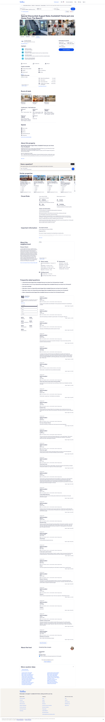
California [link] (33, 5)
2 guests (57, 9)
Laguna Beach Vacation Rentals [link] (52, 682)
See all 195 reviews (24, 43)
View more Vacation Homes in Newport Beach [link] (28, 262)
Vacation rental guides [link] (23, 705)
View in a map (24, 85)
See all (22, 74)
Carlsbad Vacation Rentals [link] (51, 683)
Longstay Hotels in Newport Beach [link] (53, 672)
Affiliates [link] (43, 701)
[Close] (103, 719)
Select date (63, 43)
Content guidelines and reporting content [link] (48, 714)
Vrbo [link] (65, 698)
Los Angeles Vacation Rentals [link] (26, 680)
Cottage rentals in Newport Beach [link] (53, 676)
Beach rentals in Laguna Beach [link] (52, 674)
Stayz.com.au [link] (67, 705)
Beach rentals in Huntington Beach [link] (27, 674)
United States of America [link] (27, 5)
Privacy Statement (20, 719)
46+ (73, 33)
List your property (69, 1)
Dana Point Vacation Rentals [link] (52, 681)
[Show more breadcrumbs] (21, 5)
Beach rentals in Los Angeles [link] (26, 673)
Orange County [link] (37, 5)
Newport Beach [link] (43, 5)
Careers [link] (43, 700)
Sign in (84, 1)
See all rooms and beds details (26, 137)
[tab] (25, 669)
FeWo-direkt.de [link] (67, 701)
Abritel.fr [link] (66, 700)
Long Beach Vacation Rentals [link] (52, 679)
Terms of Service (28, 719)
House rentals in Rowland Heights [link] (27, 677)
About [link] (43, 698)
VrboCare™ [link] (21, 700)
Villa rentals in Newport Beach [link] (27, 679)
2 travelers (63, 46)
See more (22, 158)
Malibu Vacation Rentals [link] (51, 680)
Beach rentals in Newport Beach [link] (27, 675)
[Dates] (45, 9)
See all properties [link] (25, 11)
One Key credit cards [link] (23, 707)
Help (75, 1)
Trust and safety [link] (22, 701)
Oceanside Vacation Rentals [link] (26, 684)
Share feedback (47, 661)
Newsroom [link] (44, 703)
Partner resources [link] (22, 703)
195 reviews (27, 297)
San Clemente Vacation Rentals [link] (27, 683)
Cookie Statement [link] (45, 710)
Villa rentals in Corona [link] (50, 678)
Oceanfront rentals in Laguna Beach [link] (53, 677)
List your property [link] (22, 698)
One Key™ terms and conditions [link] (47, 705)
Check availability (66, 49)
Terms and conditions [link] (45, 707)
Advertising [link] (21, 710)
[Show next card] (75, 184)
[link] (72, 12)
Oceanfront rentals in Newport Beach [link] (28, 678)
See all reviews (43, 642)
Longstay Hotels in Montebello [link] (27, 672)
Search (73, 8)
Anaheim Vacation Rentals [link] (26, 681)
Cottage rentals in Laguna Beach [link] (27, 676)
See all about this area (42, 86)
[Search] (73, 169)
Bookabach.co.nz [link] (67, 703)
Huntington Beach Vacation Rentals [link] (28, 682)
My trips (79, 1)
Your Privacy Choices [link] (45, 712)
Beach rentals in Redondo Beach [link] (52, 673)
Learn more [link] (23, 303)
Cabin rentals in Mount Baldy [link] (52, 675)
